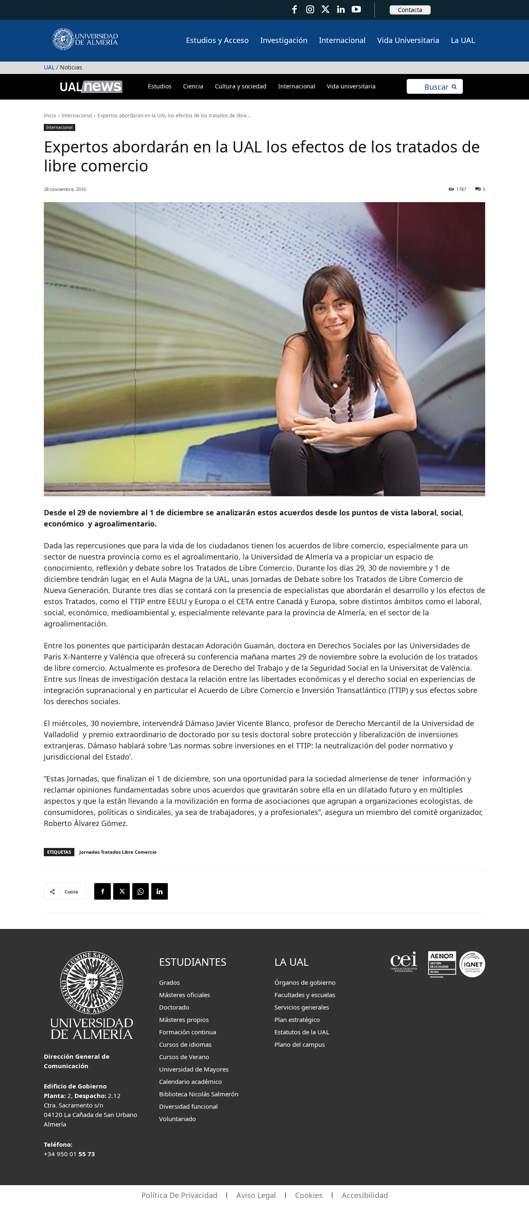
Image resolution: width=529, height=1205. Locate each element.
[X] (121, 891)
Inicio (50, 115)
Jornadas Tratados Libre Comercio (118, 852)
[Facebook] (294, 9)
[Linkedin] (159, 891)
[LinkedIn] (340, 9)
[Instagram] (309, 9)
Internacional (77, 115)
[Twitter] (325, 9)
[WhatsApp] (140, 891)
